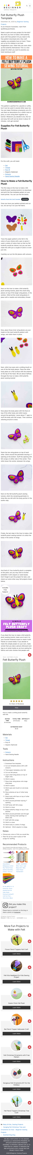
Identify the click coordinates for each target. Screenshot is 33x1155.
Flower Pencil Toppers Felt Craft (16, 949)
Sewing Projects (17, 1124)
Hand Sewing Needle (12, 176)
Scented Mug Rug (9, 1135)
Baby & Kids (7, 1124)
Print (16, 708)
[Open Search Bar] (26, 5)
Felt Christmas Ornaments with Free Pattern (17, 1056)
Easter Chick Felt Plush (16, 1003)
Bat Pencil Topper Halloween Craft (16, 1029)
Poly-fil (7, 170)
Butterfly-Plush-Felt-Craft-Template (10, 199)
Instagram (17, 912)
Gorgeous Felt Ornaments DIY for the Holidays (16, 1084)
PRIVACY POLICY (14, 1150)
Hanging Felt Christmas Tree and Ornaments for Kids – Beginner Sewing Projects (14, 1129)
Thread (7, 167)
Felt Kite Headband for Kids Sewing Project (16, 976)
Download (25, 199)
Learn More (16, 954)
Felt (6, 165)
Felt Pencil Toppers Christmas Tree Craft (16, 1112)
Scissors (8, 174)
